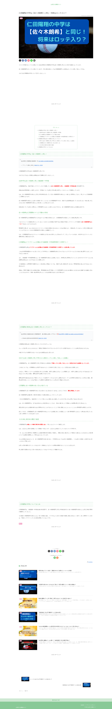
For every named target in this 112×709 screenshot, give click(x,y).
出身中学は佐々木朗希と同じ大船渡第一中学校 (50, 132)
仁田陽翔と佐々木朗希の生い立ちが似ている (49, 142)
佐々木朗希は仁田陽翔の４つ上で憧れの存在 (49, 134)
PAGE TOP (56, 700)
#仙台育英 (61, 334)
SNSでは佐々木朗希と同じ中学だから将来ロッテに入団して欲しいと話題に (57, 140)
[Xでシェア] (20, 60)
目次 (54, 127)
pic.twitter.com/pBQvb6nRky (46, 161)
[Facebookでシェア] (23, 60)
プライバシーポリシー (90, 705)
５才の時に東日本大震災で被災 (46, 145)
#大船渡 (66, 334)
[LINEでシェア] (31, 60)
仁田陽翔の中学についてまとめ (45, 147)
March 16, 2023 (42, 338)
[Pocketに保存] (28, 60)
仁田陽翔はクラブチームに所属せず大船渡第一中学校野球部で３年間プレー (57, 136)
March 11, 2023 (39, 165)
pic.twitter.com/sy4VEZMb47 (76, 334)
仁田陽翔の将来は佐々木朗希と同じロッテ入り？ (49, 138)
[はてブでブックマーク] (26, 60)
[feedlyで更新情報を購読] (55, 558)
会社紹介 (82, 705)
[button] (34, 60)
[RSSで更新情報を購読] (57, 558)
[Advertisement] (56, 90)
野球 (21, 523)
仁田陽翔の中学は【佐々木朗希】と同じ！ (48, 130)
